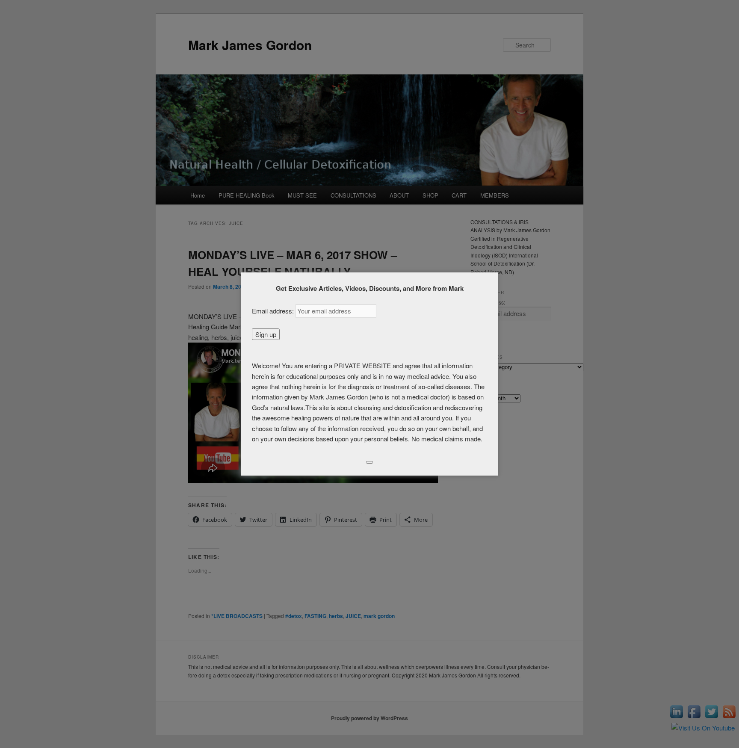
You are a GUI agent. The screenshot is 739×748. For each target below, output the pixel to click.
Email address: (274, 310)
